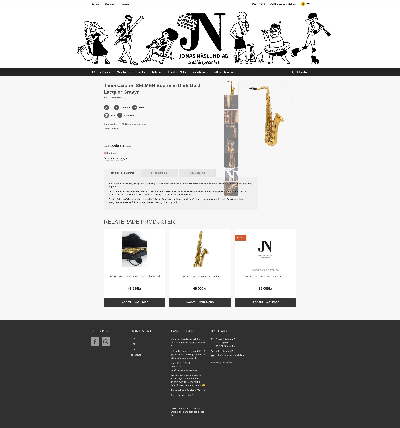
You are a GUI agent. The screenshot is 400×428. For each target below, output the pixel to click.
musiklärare (198, 72)
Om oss (95, 4)
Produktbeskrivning (122, 173)
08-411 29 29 (258, 4)
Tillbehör (157, 72)
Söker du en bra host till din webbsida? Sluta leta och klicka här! (187, 411)
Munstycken (123, 72)
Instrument (105, 72)
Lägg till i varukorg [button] (135, 302)
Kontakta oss (197, 173)
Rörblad (141, 72)
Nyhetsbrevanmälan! (182, 395)
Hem (133, 338)
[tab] (122, 173)
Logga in (126, 4)
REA (93, 72)
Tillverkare (229, 72)
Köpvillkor (227, 362)
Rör (133, 344)
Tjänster (172, 72)
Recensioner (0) (159, 173)
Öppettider (110, 4)
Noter (183, 72)
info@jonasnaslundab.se (282, 4)
